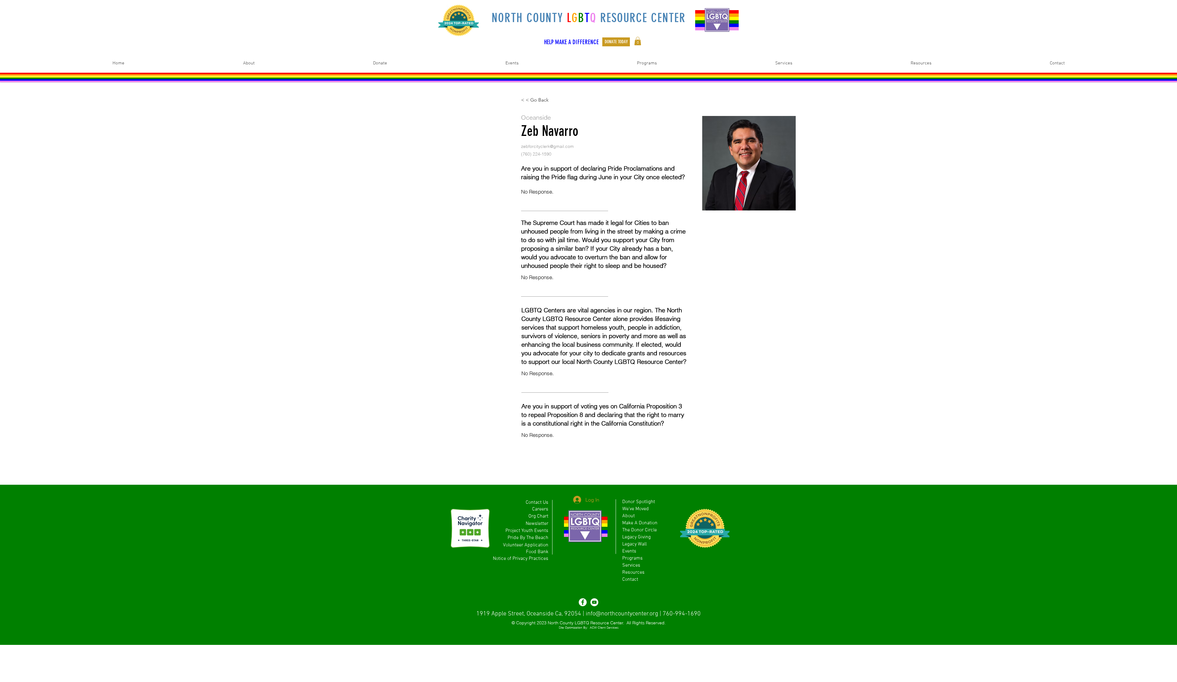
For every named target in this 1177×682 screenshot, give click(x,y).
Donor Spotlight (638, 502)
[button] (637, 41)
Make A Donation (639, 523)
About (628, 516)
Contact (630, 579)
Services (631, 565)
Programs (632, 558)
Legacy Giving (636, 537)
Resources (633, 572)
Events (629, 551)
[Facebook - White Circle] (583, 602)
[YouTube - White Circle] (594, 602)
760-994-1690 (682, 614)
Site (561, 628)
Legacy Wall (634, 544)
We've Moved (635, 509)
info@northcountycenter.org (622, 614)
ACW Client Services (604, 628)
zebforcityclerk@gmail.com (547, 146)
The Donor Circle (639, 530)
